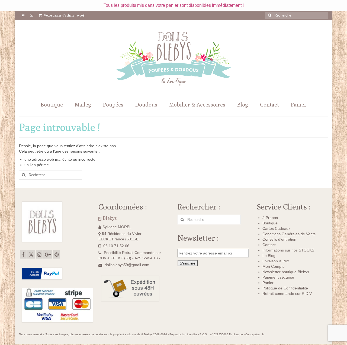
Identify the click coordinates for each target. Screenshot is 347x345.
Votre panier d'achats (64, 15)
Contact (269, 245)
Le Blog (268, 255)
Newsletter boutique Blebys (285, 272)
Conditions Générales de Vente (289, 234)
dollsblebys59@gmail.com (127, 265)
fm (263, 334)
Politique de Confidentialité (285, 288)
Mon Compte (273, 266)
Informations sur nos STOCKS (288, 250)
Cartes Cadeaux (276, 228)
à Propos (270, 217)
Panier (268, 282)
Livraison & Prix (275, 261)
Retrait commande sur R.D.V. (287, 293)
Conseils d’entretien (279, 239)
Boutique (270, 223)
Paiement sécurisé (278, 277)
